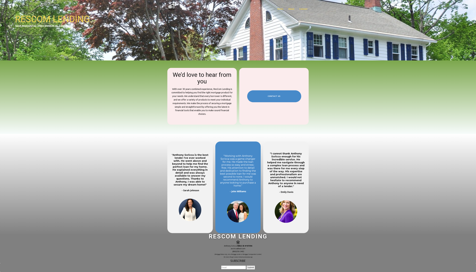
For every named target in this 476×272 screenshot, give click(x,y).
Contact (303, 9)
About (291, 9)
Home (280, 9)
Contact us (274, 96)
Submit (250, 267)
